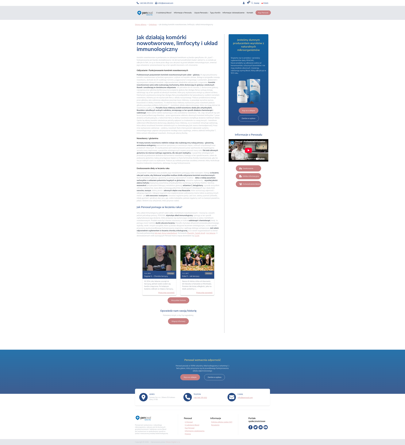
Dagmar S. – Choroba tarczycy (156, 276)
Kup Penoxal (263, 13)
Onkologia (171, 273)
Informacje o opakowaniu (194, 431)
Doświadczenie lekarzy (252, 184)
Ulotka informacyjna (251, 176)
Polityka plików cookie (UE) (221, 422)
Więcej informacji (178, 321)
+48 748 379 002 (200, 398)
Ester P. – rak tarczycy (190, 276)
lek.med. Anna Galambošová (166, 233)
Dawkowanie (248, 168)
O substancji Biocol (163, 13)
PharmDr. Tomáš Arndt (196, 233)
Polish (265, 3)
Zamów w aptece (248, 118)
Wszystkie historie (178, 300)
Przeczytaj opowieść (166, 293)
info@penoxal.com (245, 398)
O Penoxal (189, 422)
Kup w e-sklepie (248, 110)
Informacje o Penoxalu (183, 13)
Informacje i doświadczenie (233, 13)
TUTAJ (196, 236)
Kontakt (250, 13)
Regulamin (215, 425)
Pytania (188, 434)
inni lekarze (210, 233)
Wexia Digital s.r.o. (173, 442)
